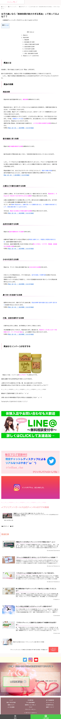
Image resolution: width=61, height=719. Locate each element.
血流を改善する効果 (29, 46)
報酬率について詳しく (30, 704)
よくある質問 (11, 707)
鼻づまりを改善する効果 (30, 51)
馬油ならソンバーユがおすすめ (31, 55)
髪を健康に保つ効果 (29, 42)
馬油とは (25, 35)
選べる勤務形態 (50, 700)
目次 (28, 32)
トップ (11, 700)
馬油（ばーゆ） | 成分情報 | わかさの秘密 (21, 127)
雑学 (12, 526)
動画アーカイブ (50, 707)
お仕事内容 (30, 700)
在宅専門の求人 (50, 704)
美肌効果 (26, 39)
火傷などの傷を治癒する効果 (31, 44)
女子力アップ (6, 526)
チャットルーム (50, 702)
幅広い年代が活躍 (11, 702)
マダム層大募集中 (30, 702)
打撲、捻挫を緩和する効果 (31, 53)
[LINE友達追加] (16, 686)
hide (7, 25)
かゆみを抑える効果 (29, 48)
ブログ (30, 707)
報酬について (11, 704)
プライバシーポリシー (30, 709)
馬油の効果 (26, 37)
